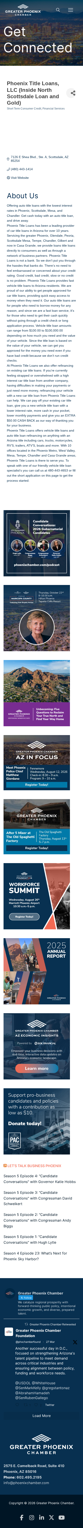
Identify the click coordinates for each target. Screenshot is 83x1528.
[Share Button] (71, 93)
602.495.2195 (29, 1477)
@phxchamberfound (28, 1341)
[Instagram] (32, 1518)
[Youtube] (61, 1518)
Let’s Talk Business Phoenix (34, 1166)
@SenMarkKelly (28, 1388)
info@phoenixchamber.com (26, 1483)
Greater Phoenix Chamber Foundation (38, 1333)
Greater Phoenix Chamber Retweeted (53, 1324)
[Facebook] (22, 1518)
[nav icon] (71, 10)
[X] (51, 1518)
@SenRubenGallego (31, 1398)
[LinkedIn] (41, 1518)
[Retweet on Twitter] (26, 1324)
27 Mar (50, 1341)
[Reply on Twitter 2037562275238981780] (18, 1405)
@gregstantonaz (56, 1388)
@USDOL (23, 1383)
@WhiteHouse (43, 1383)
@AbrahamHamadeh (32, 1393)
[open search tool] (58, 10)
